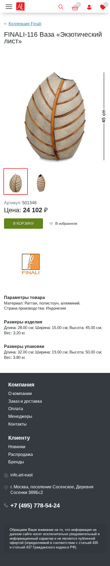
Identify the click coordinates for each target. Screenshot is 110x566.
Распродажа (20, 454)
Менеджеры (20, 416)
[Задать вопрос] (89, 6)
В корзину (23, 224)
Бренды (16, 462)
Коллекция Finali (25, 24)
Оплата (15, 408)
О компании (20, 393)
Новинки (16, 446)
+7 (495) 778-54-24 (35, 505)
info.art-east (21, 475)
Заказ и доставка (25, 401)
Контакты (17, 424)
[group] (55, 109)
